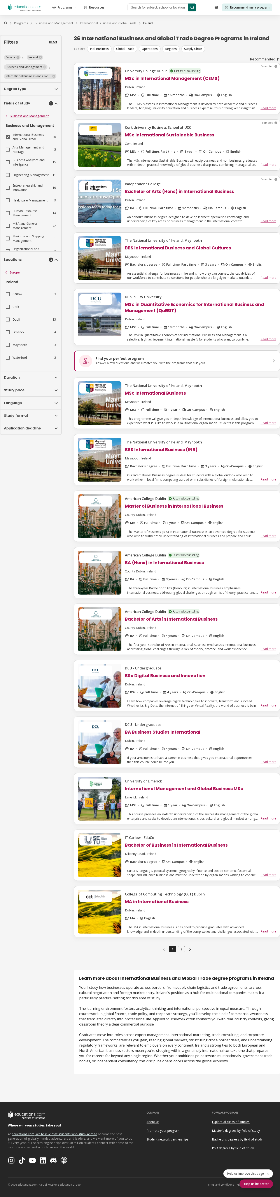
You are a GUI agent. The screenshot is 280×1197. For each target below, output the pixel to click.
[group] (183, 48)
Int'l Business (99, 49)
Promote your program (163, 1130)
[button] (12, 57)
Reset (53, 42)
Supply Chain (193, 49)
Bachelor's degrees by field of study (237, 1139)
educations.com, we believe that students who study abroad (54, 1134)
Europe (15, 272)
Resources (96, 7)
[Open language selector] (216, 7)
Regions (171, 49)
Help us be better (256, 1184)
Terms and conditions (220, 1184)
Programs (65, 7)
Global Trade (125, 49)
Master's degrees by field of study (236, 1130)
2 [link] (181, 949)
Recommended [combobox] (262, 59)
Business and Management (29, 116)
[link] (148, 23)
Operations (150, 49)
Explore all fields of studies (231, 1122)
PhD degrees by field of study (233, 1148)
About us (153, 1122)
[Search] (192, 7)
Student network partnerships (167, 1139)
